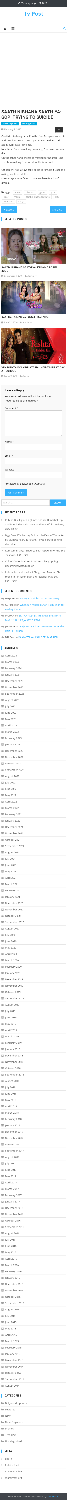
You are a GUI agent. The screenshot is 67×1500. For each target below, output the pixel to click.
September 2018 (14, 1074)
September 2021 (14, 846)
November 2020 (14, 909)
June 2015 (10, 1322)
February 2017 (13, 1195)
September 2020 (14, 922)
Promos (9, 1428)
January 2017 (12, 1201)
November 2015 (14, 1290)
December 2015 (14, 1284)
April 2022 (11, 801)
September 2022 (14, 769)
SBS (57, 196)
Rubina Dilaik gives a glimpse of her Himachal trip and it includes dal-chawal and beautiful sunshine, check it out (34, 524)
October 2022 (13, 763)
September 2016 (14, 1227)
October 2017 (13, 1144)
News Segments (10, 123)
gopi (53, 192)
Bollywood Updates (16, 1403)
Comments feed (14, 1471)
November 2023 (14, 687)
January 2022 (12, 820)
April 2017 (11, 1182)
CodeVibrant (52, 1496)
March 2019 (12, 1036)
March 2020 (12, 960)
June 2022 (10, 788)
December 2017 (14, 1131)
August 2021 (12, 852)
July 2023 (10, 706)
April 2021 (11, 877)
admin (30, 275)
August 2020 (12, 928)
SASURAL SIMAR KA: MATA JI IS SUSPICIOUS (59, 209)
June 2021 (10, 865)
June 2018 (10, 1093)
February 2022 (13, 814)
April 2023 (11, 725)
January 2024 (12, 674)
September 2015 (14, 1303)
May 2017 (10, 1176)
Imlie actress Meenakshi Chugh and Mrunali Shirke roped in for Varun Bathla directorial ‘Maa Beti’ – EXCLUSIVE (34, 577)
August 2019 (12, 1004)
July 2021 (10, 858)
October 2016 (13, 1220)
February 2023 (13, 738)
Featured (10, 1409)
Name (9, 441)
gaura (42, 192)
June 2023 (10, 712)
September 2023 (14, 693)
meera (17, 196)
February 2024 (13, 668)
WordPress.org (13, 1477)
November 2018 (14, 1061)
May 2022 (10, 795)
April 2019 (11, 1030)
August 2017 (12, 1157)
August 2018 (12, 1081)
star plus (8, 201)
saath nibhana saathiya (38, 196)
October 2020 (13, 915)
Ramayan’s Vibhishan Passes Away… (40, 598)
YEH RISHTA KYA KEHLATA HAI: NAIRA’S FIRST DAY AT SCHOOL (33, 369)
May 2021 (10, 871)
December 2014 (14, 1360)
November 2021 (14, 833)
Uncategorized (28, 123)
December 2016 (14, 1208)
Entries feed (12, 1465)
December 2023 (14, 681)
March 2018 (12, 1112)
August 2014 (12, 1385)
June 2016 (10, 1246)
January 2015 (12, 1354)
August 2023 (12, 700)
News (8, 1415)
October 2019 (13, 992)
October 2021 (13, 839)
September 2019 (14, 998)
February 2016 (13, 1271)
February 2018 (13, 1119)
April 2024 (11, 655)
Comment (11, 408)
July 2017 (10, 1163)
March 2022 (12, 808)
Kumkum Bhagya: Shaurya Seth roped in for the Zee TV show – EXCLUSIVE (35, 553)
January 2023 (12, 744)
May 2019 (10, 1023)
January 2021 (12, 896)
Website (9, 469)
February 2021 (13, 890)
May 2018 (10, 1100)
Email (9, 455)
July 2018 (10, 1087)
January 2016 (12, 1277)
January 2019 (12, 1049)
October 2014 (13, 1373)
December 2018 (14, 1055)
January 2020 (12, 973)
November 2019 (14, 985)
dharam (30, 192)
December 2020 (14, 903)
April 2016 (11, 1258)
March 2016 (12, 1265)
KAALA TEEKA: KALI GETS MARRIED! (38, 637)
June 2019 (10, 1017)
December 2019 (14, 979)
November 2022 (14, 757)
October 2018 (13, 1068)
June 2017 (10, 1169)
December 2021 (14, 827)
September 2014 (14, 1379)
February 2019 (13, 1042)
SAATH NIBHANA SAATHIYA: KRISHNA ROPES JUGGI (29, 269)
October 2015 (13, 1296)
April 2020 (11, 954)
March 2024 (12, 662)
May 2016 (10, 1252)
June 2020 (10, 941)
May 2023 (10, 719)
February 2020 (13, 966)
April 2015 (11, 1334)
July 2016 (10, 1239)
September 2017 (14, 1150)
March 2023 (12, 731)
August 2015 (12, 1309)
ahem (17, 192)
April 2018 (11, 1106)
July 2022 (10, 782)
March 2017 (12, 1188)
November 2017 (14, 1138)
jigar (6, 196)
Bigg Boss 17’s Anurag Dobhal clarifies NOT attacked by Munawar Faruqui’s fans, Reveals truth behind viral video (35, 540)
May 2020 (10, 947)
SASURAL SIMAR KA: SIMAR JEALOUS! (24, 317)
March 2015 (12, 1341)
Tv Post (33, 13)
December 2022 (14, 750)
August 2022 (12, 776)
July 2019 (10, 1011)
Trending (10, 1435)
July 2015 (10, 1315)
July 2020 (10, 935)
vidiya (21, 201)
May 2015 (10, 1328)
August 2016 (12, 1233)
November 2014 (14, 1366)
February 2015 (13, 1347)
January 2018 (12, 1125)
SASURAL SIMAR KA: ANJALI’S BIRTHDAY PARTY (12, 209)
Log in (8, 1458)
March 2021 (12, 884)
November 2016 (14, 1214)
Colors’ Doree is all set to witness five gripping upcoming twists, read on (31, 563)
